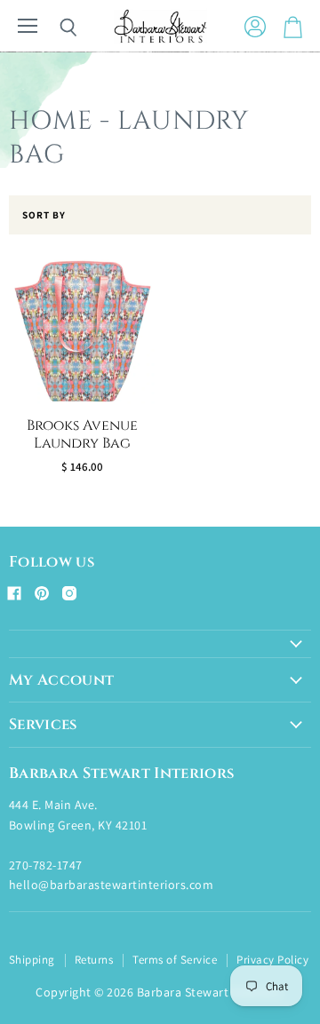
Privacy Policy (272, 959)
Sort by (44, 215)
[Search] (55, 27)
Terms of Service (174, 959)
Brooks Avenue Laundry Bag (82, 435)
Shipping (32, 959)
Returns (94, 959)
